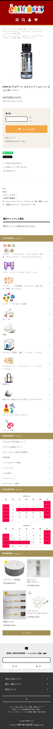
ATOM (44, 712)
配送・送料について (36, 707)
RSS (39, 712)
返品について (10, 138)
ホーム (5, 29)
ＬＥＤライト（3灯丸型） (12, 580)
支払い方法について (21, 707)
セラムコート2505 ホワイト (32, 581)
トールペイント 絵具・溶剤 (18, 29)
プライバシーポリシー (15, 712)
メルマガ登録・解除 (29, 712)
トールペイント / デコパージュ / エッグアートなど (26, 31)
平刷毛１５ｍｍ (8, 622)
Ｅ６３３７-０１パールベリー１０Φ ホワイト (37, 612)
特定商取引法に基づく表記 (15, 141)
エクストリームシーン (35, 29)
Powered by (13, 725)
